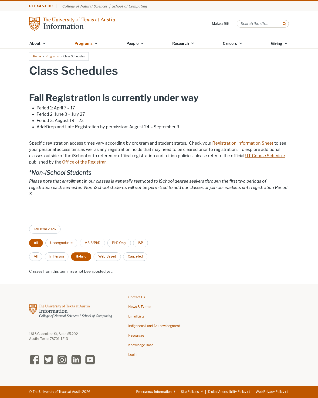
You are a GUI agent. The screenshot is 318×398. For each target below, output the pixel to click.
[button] (44, 43)
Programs (83, 43)
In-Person (56, 256)
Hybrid (81, 256)
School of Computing (129, 6)
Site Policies (190, 392)
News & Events (139, 307)
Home (37, 56)
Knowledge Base (140, 345)
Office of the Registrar (84, 162)
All (36, 243)
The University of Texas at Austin (57, 392)
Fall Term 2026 (45, 229)
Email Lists (136, 316)
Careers (230, 43)
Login (132, 355)
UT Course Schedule (265, 155)
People (132, 43)
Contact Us (136, 297)
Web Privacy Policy (270, 392)
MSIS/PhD (92, 243)
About (35, 43)
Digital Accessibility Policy (227, 392)
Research (180, 43)
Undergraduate (61, 243)
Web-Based (107, 256)
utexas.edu (41, 6)
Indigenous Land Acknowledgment (154, 326)
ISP (140, 243)
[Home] (72, 23)
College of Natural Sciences (84, 6)
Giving (276, 43)
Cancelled (135, 256)
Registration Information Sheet (242, 143)
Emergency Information (154, 392)
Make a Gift (220, 24)
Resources (136, 336)
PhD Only (119, 243)
